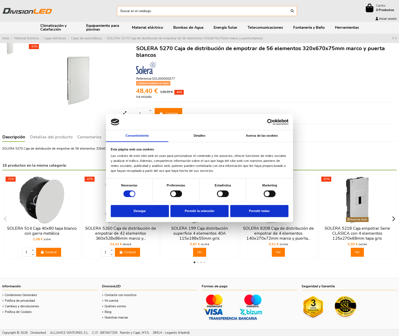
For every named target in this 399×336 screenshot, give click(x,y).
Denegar (140, 211)
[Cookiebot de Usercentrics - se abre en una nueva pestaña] (270, 122)
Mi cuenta (111, 301)
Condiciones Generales (21, 295)
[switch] (176, 193)
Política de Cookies (18, 312)
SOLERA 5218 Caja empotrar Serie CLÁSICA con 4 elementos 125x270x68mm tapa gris (357, 233)
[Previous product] (393, 38)
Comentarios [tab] (89, 137)
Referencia (143, 79)
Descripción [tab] (13, 137)
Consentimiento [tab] (137, 136)
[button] (194, 262)
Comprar (172, 113)
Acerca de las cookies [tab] (262, 136)
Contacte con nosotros (121, 295)
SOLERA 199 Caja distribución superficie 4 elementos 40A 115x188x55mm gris (199, 233)
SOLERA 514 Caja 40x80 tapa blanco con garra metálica (42, 231)
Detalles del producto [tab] (51, 137)
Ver (199, 252)
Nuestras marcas (116, 317)
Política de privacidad (20, 301)
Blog (108, 312)
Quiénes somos (115, 306)
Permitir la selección (199, 211)
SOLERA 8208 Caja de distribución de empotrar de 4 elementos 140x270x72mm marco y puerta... (278, 233)
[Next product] (396, 38)
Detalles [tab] (200, 136)
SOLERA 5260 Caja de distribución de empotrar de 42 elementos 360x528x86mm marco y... (120, 233)
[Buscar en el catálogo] (292, 11)
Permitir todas (259, 211)
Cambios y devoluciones (22, 306)
